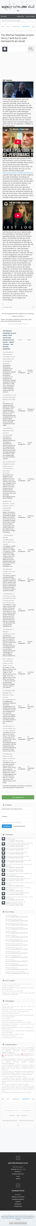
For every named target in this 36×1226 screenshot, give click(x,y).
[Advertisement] (18, 66)
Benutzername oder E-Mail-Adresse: (12, 809)
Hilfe (18, 1115)
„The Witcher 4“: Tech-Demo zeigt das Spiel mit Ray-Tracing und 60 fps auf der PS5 (9, 598)
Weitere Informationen (20, 1223)
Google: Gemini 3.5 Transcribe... (15, 943)
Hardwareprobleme (18, 1199)
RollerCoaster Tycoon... (12, 964)
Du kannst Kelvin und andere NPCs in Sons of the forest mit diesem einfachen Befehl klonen (19, 843)
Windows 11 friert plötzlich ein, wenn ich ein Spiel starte (17, 984)
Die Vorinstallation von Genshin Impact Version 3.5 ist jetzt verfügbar (20, 838)
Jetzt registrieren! (18, 797)
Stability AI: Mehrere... (12, 935)
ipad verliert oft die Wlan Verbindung (12, 1020)
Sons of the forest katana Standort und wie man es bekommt (20, 883)
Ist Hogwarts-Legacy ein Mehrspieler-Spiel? (18, 856)
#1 (33, 307)
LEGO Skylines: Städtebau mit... (14, 939)
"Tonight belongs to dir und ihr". (11, 986)
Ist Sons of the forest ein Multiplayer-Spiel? (17, 893)
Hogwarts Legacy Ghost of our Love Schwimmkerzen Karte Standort (16, 902)
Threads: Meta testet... (12, 968)
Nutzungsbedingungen (9, 1120)
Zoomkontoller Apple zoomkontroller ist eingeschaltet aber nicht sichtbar (18, 1031)
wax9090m (9, 973)
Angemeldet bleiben (19, 826)
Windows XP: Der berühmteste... (15, 927)
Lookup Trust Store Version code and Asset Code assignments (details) (18, 1007)
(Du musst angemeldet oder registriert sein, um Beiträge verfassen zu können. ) (18, 315)
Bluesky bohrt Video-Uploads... (14, 919)
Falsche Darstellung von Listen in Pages (13, 1034)
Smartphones (18, 1206)
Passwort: (4, 816)
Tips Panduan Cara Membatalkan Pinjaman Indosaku (17, 1092)
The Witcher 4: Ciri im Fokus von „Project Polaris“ (9, 728)
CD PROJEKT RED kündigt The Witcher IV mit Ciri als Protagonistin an (9, 694)
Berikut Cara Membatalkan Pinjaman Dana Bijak (15, 1084)
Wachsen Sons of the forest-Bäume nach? (17, 848)
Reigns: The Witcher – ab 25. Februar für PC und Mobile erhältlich (9, 505)
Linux (18, 1176)
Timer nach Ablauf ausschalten (10, 1013)
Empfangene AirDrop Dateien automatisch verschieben (17, 1009)
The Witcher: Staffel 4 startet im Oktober (9, 571)
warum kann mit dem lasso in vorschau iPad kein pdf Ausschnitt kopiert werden (18, 1024)
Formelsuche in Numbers (9, 1036)
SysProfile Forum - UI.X (11, 1110)
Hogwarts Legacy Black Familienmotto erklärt (18, 860)
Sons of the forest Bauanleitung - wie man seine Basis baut (19, 865)
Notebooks (18, 1204)
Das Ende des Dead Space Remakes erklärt (18, 878)
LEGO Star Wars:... (11, 960)
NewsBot (8, 917)
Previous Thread (14, 324)
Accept (11, 1223)
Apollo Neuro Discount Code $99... (15, 972)
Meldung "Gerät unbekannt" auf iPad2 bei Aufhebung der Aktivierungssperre (18, 1028)
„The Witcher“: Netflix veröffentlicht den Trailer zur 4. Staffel (9, 539)
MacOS (18, 1178)
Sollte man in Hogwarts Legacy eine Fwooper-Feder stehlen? (18, 888)
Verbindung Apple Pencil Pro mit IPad (12, 1038)
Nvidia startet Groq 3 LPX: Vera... (15, 923)
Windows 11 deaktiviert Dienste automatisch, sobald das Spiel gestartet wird (18, 988)
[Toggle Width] (18, 1105)
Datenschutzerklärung (26, 1120)
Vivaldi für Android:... (11, 931)
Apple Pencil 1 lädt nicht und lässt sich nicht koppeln (16, 1022)
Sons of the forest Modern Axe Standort (17, 852)
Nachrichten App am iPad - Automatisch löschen (15, 1011)
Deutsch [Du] (26, 1110)
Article (7, 841)
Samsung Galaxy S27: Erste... (13, 951)
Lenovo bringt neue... (11, 915)
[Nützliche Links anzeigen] (33, 26)
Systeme (18, 1201)
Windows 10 (14, 1169)
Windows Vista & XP (18, 1174)
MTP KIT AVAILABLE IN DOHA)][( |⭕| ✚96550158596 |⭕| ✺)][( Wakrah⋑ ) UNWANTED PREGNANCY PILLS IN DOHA (18, 1055)
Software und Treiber (18, 1197)
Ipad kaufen (5, 1004)
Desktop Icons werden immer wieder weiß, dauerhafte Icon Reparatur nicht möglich (18, 993)
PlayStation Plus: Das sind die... (14, 947)
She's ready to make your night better (12, 991)
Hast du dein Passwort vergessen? (11, 822)
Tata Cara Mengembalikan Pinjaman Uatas (14, 1076)
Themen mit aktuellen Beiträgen (11, 21)
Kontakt (12, 1115)
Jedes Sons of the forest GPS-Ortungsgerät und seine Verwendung (19, 874)
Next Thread (24, 324)
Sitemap (24, 1115)
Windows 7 (18, 1171)
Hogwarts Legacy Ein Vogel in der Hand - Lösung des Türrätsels (19, 897)
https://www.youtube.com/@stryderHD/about (18, 173)
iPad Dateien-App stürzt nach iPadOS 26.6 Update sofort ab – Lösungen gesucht (18, 1016)
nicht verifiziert (6, 1018)
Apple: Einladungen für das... (14, 955)
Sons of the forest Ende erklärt (14, 869)
